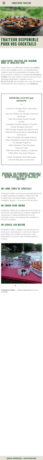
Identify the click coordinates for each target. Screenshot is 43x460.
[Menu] (4, 3)
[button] (3, 263)
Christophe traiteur (21, 3)
